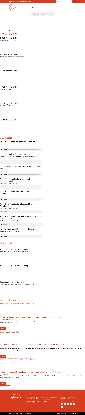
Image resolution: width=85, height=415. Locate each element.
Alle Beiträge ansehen (5, 385)
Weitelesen (3, 328)
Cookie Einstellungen (72, 413)
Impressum (58, 413)
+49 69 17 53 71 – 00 (13, 1)
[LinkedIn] (68, 404)
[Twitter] (65, 404)
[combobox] (64, 1)
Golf (44, 403)
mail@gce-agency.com (26, 1)
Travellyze (45, 401)
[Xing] (62, 407)
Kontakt (75, 7)
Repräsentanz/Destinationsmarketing (51, 397)
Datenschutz (64, 413)
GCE (7, 374)
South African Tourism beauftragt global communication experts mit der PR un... (32, 344)
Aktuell (11, 319)
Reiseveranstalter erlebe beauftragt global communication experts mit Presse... (32, 317)
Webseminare (67, 7)
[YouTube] (71, 404)
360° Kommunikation (47, 399)
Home (25, 7)
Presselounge (56, 7)
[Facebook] (62, 404)
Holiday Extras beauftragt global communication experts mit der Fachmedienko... (33, 372)
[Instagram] (74, 404)
